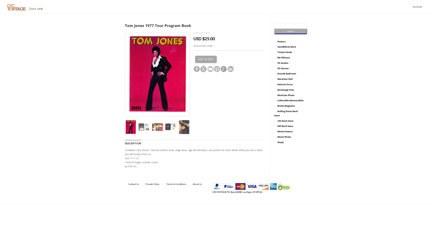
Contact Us (133, 183)
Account (417, 7)
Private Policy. (153, 183)
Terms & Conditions (176, 183)
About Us (197, 183)
